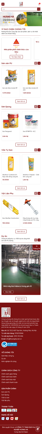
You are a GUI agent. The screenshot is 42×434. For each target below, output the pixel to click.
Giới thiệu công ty (7, 356)
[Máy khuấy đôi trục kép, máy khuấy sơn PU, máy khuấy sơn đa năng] (31, 207)
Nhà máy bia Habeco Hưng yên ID (17, 286)
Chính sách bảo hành (9, 377)
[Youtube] (12, 418)
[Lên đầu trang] (38, 424)
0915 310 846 (18, 336)
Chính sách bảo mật (8, 379)
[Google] (16, 418)
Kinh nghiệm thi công (8, 361)
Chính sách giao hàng (9, 374)
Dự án (3, 359)
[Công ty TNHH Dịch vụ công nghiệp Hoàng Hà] (21, 19)
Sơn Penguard (7, 131)
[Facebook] (7, 418)
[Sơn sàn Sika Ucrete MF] (10, 77)
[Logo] (21, 4)
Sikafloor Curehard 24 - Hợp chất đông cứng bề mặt (10, 176)
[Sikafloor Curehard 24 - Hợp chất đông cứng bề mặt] (10, 163)
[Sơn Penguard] (10, 120)
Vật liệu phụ (5, 400)
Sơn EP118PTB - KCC (29, 131)
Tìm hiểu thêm (16, 57)
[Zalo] (3, 418)
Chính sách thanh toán (9, 382)
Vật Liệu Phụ (7, 193)
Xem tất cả (21, 101)
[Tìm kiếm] (38, 9)
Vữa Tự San (7, 150)
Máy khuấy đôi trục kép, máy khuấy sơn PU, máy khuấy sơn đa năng (31, 219)
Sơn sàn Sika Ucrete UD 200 (30, 89)
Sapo (26, 432)
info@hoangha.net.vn (14, 339)
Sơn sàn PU (6, 63)
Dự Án (4, 236)
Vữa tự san (5, 398)
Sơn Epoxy (6, 107)
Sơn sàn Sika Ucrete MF (9, 88)
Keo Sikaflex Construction (10, 218)
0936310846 (19, 333)
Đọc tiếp (8, 292)
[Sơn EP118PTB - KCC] (31, 120)
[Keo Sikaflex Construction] (10, 207)
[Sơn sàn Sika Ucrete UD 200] (31, 77)
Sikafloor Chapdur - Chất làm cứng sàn (31, 176)
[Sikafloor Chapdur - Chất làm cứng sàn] (31, 163)
